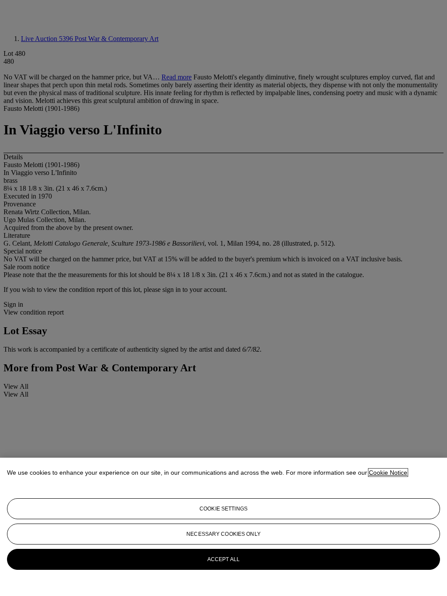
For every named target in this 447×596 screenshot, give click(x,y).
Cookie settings (223, 509)
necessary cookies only (223, 534)
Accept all (223, 559)
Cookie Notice (388, 472)
